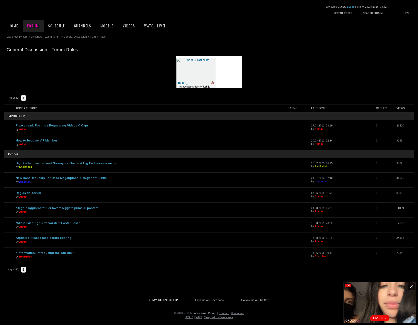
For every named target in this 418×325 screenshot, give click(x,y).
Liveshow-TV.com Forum (45, 36)
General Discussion (75, 36)
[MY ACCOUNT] (390, 12)
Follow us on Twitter (255, 300)
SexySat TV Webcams (218, 317)
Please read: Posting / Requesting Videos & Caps (52, 125)
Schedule (56, 26)
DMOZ (189, 317)
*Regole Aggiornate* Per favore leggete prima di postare (57, 208)
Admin (23, 129)
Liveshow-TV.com (43, 10)
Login (350, 6)
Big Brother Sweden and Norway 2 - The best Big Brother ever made (66, 163)
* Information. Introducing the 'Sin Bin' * (45, 252)
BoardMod (25, 256)
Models (107, 26)
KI (200, 317)
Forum (33, 26)
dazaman (24, 182)
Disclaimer (237, 313)
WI (197, 317)
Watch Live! (154, 26)
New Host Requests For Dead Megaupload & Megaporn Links (61, 178)
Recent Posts (343, 13)
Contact (224, 313)
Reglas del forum (28, 193)
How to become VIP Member (36, 140)
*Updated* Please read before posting (43, 237)
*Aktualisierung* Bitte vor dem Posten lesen (48, 223)
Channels (82, 26)
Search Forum (373, 13)
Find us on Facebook (209, 300)
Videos (129, 26)
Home (13, 26)
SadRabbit (25, 166)
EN (407, 13)
